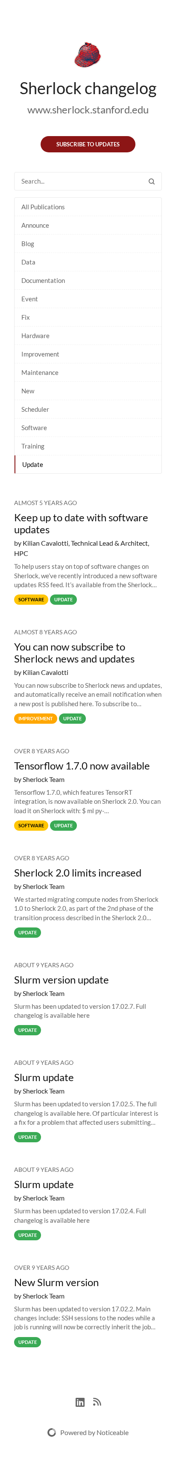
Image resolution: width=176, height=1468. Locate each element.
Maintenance (40, 372)
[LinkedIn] (84, 1401)
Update (32, 464)
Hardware (35, 335)
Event (29, 299)
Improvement (40, 354)
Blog (27, 243)
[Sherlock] (88, 56)
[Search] (151, 181)
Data (28, 262)
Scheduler (35, 409)
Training (32, 446)
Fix (25, 317)
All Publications (43, 207)
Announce (35, 225)
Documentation (43, 280)
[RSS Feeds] (97, 1401)
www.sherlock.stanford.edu (88, 109)
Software (34, 427)
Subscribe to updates (88, 144)
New (27, 391)
